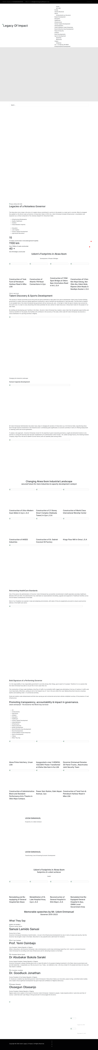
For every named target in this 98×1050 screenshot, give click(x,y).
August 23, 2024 (81, 1024)
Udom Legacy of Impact (26, 1043)
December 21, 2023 (81, 1033)
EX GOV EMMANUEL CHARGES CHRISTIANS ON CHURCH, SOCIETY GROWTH (83, 1019)
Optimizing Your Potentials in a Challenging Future (82, 1029)
